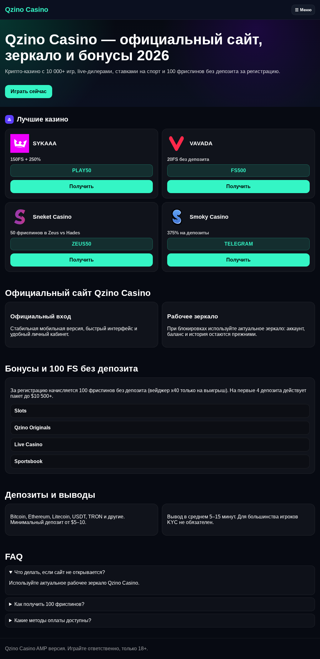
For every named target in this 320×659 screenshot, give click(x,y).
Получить (81, 186)
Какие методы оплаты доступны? (52, 620)
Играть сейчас (29, 91)
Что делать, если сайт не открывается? (59, 572)
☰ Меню (303, 9)
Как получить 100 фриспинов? (49, 604)
